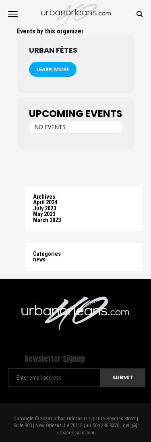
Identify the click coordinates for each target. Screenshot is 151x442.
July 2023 (44, 208)
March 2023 (47, 220)
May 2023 (44, 214)
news (39, 259)
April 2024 (45, 202)
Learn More (52, 69)
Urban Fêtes (53, 50)
